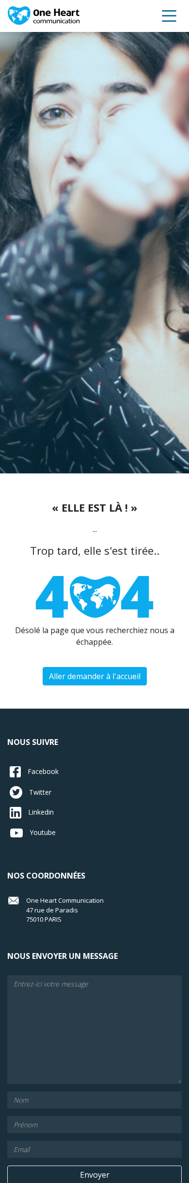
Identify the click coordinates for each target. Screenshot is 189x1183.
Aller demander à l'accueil (95, 676)
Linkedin (40, 812)
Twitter (39, 792)
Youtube (42, 832)
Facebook (42, 771)
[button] (169, 16)
